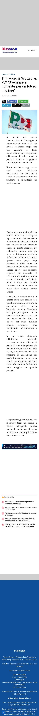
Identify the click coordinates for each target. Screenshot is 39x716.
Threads (17, 105)
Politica (12, 74)
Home (4, 74)
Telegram (7, 105)
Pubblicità (19, 650)
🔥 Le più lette (8, 497)
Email (27, 105)
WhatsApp (23, 101)
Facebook (13, 101)
